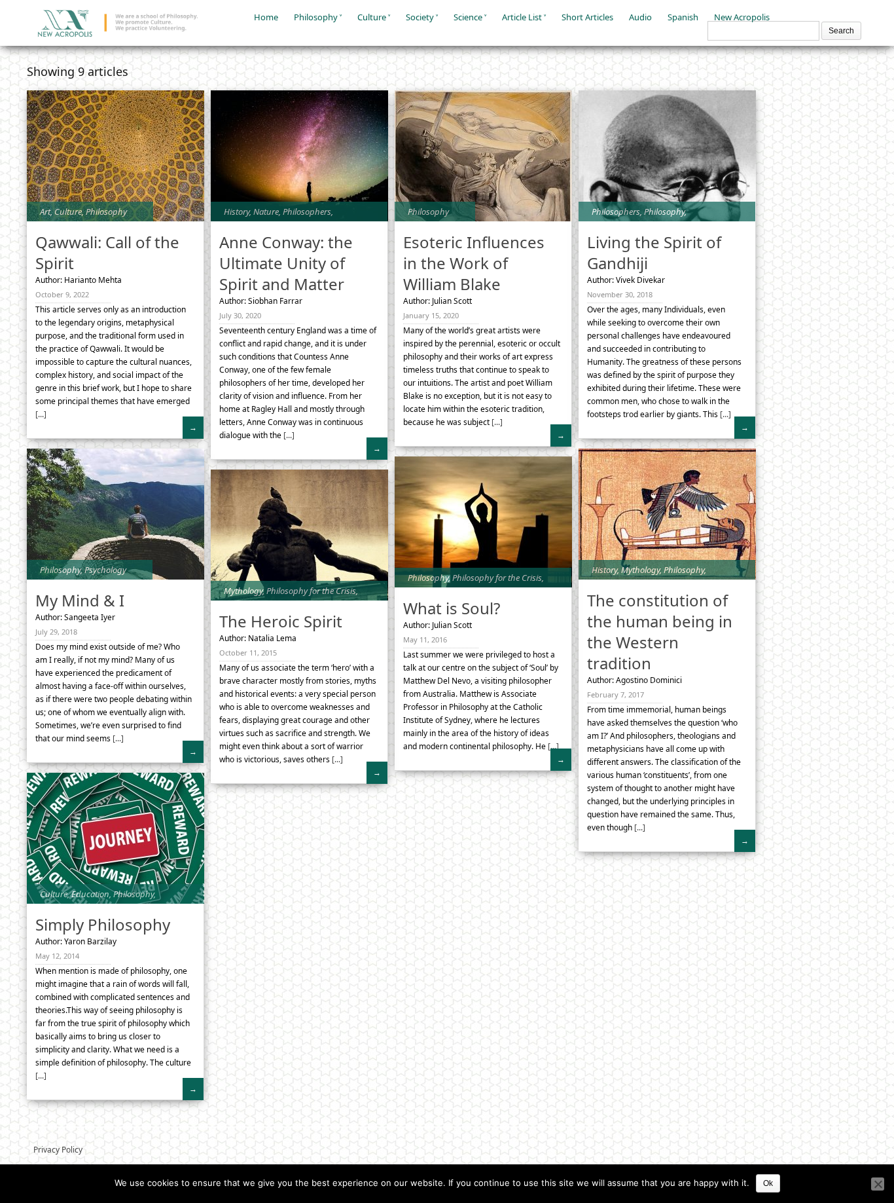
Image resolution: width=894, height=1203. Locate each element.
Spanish (683, 17)
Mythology (640, 570)
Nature (266, 211)
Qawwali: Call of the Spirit (107, 252)
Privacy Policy (57, 1149)
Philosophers (307, 211)
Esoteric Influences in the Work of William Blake (474, 263)
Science (468, 17)
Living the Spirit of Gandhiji (654, 252)
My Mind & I (79, 600)
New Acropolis (742, 17)
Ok (768, 1183)
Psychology (105, 570)
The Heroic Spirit (280, 621)
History (236, 211)
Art (45, 211)
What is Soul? (451, 608)
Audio (640, 17)
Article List (522, 17)
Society (420, 17)
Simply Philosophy (102, 924)
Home (266, 17)
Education (90, 894)
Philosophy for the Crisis (497, 577)
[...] (40, 414)
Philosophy (316, 17)
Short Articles (587, 17)
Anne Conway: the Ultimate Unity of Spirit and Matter (286, 263)
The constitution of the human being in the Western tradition (659, 631)
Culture (371, 17)
